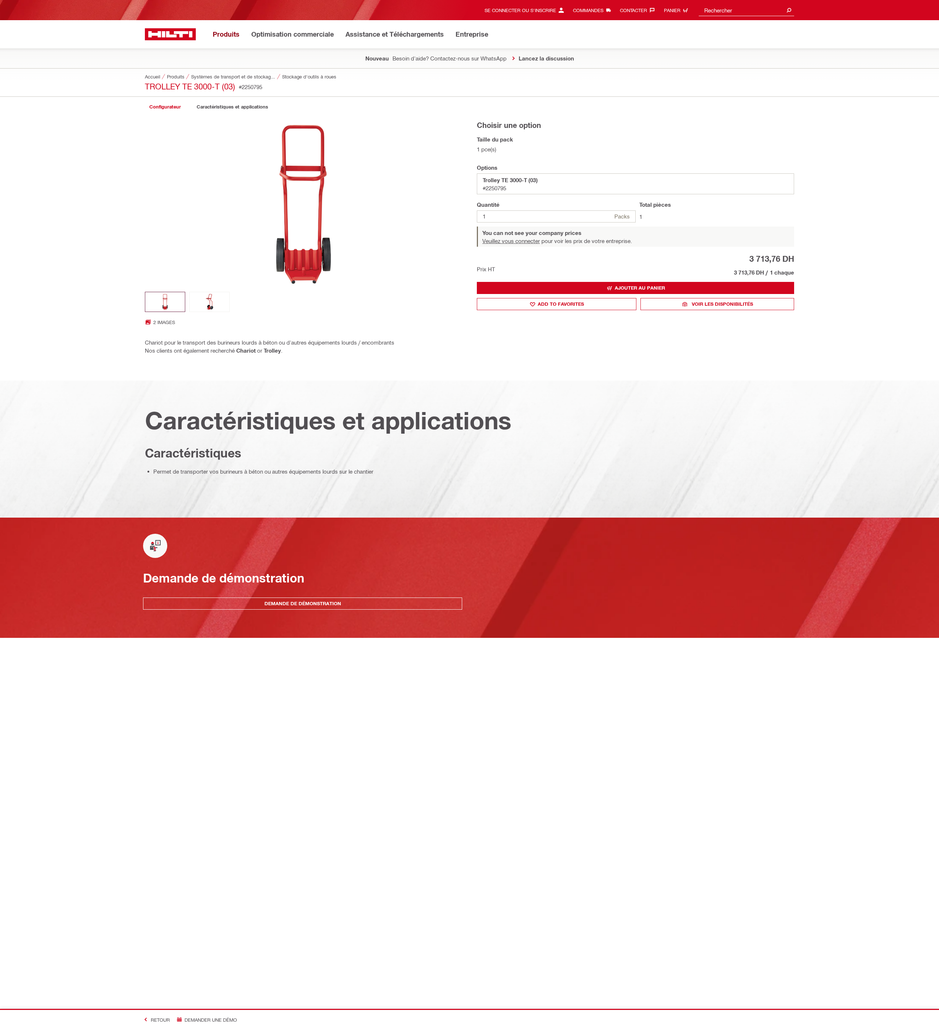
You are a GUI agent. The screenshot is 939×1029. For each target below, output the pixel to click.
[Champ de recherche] (789, 10)
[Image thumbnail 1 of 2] (165, 302)
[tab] (165, 107)
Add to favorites (561, 304)
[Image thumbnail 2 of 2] (209, 302)
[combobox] (746, 10)
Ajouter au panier (640, 288)
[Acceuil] (170, 34)
